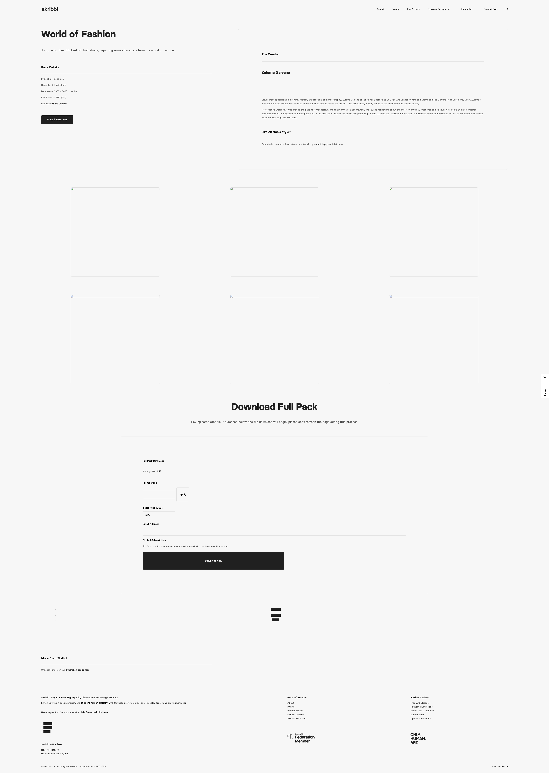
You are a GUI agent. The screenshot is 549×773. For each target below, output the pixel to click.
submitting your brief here (328, 144)
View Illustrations (57, 119)
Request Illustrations (421, 706)
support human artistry (94, 702)
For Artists (413, 9)
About (380, 9)
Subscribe (466, 9)
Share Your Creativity (422, 710)
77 (57, 749)
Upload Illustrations (420, 718)
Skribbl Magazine (296, 718)
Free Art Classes (419, 702)
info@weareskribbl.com (94, 712)
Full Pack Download (153, 460)
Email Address (152, 524)
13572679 (101, 766)
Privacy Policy (295, 710)
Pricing (395, 9)
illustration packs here (77, 669)
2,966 (65, 753)
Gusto (505, 766)
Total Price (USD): (153, 507)
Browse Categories (439, 9)
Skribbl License (58, 103)
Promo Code (150, 482)
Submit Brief (491, 9)
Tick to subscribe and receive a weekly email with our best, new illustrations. (188, 546)
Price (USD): (149, 471)
